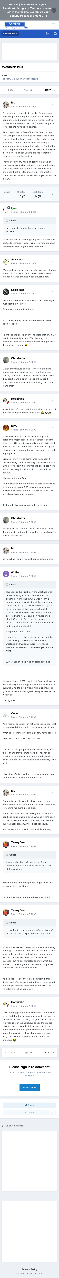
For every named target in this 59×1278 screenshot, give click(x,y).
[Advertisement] (29, 51)
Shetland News (30, 78)
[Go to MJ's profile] (6, 104)
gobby (15, 572)
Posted (23, 106)
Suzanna (17, 259)
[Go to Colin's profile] (6, 715)
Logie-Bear (18, 289)
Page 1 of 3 (29, 90)
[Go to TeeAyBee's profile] (6, 844)
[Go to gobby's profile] (6, 574)
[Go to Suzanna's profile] (6, 261)
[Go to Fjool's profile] (6, 210)
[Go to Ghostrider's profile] (6, 360)
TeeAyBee (18, 842)
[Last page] (54, 90)
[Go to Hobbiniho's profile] (6, 401)
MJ (7, 75)
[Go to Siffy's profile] (6, 428)
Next (48, 90)
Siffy (14, 426)
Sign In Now (29, 1087)
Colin (14, 713)
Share (30, 1105)
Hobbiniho (17, 398)
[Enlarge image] (26, 345)
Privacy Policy (30, 1269)
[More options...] (53, 104)
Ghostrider (18, 358)
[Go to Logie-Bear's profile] (6, 291)
